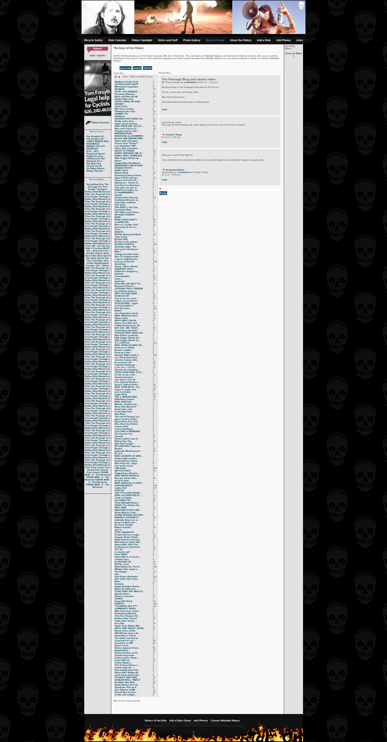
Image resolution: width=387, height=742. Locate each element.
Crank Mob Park (123, 411)
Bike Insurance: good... (127, 611)
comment (184, 172)
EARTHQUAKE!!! (123, 485)
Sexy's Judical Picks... (127, 384)
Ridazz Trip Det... (95, 171)
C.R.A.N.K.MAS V (124, 306)
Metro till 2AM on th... (126, 589)
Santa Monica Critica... (127, 461)
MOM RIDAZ (92, 144)
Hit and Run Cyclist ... (126, 692)
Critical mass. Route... (127, 658)
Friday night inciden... (126, 458)
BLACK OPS (121, 239)
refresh (147, 68)
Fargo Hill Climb (123, 601)
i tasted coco (122, 559)
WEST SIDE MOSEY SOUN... (130, 628)
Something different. (126, 613)
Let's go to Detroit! (124, 261)
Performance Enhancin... (128, 547)
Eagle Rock (121, 394)
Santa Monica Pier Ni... (127, 685)
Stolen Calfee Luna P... (127, 438)
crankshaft (190, 82)
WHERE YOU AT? (95, 146)
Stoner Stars (121, 318)
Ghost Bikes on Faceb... (128, 557)
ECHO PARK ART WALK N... (129, 591)
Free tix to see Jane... (126, 298)
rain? (117, 229)
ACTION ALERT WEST (126, 84)
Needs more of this (125, 630)
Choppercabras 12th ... (127, 131)
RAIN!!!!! (119, 232)
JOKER (119, 598)
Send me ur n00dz (124, 347)
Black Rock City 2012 (126, 421)
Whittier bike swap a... (127, 569)
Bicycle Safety (93, 40)
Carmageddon (122, 276)
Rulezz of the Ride (156, 720)
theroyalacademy (175, 169)
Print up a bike (123, 352)
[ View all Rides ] (293, 54)
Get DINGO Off (122, 500)
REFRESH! (92, 148)
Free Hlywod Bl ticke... (127, 382)
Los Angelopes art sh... (127, 313)
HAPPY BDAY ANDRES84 (128, 155)
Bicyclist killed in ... (125, 286)
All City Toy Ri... (95, 166)
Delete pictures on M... (127, 653)
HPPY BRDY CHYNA (125, 320)
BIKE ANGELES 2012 (126, 315)
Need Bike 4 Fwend (125, 635)
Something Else (95, 184)
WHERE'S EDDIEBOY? (127, 517)
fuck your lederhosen (126, 249)
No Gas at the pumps (126, 242)
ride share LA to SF (125, 379)
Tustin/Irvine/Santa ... (126, 365)
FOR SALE (120, 468)
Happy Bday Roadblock (127, 163)
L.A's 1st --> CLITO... (126, 367)
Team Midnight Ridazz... (127, 502)
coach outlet (121, 426)
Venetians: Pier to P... (126, 687)
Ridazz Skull (121, 173)
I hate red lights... (124, 498)
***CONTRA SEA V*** (126, 606)
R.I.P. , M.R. (92, 151)
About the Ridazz (241, 40)
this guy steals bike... (126, 478)
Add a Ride (264, 40)
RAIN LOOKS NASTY (126, 219)
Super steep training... (127, 123)
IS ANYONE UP (123, 562)
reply (164, 109)
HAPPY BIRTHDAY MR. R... (129, 153)
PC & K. (119, 453)
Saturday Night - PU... (126, 246)
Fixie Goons (97, 467)
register (101, 55)
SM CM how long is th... (127, 633)
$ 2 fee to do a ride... (126, 374)
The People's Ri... (95, 136)
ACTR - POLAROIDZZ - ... (128, 91)
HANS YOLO (121, 170)
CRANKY (119, 104)
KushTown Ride (123, 210)
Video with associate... (127, 148)
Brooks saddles (123, 350)
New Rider (120, 414)
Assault (119, 436)
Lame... (119, 278)
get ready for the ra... (126, 227)
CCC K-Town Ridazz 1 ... (127, 665)
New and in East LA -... (127, 128)
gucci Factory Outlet (126, 419)
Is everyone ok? (123, 362)
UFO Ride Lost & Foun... (128, 212)
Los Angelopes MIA (125, 146)
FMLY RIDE (121, 507)
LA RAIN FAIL (122, 222)
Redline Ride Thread (126, 618)
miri (117, 574)
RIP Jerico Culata (124, 109)
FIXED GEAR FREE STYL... (129, 372)
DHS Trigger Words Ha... (128, 338)
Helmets (119, 274)
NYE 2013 (120, 205)
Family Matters (123, 662)
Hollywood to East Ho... (127, 197)
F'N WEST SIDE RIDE (126, 677)
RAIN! (118, 217)
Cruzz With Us (122, 660)
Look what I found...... (126, 621)
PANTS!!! (119, 603)
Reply (163, 193)
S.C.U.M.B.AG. (122, 342)
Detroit (118, 195)
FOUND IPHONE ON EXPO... (130, 515)
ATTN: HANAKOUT (124, 532)
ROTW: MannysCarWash (128, 234)
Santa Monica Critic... (126, 512)
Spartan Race (122, 594)
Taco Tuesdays (95, 260)
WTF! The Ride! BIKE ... (127, 293)
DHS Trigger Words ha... (128, 158)
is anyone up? (122, 552)
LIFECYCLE (121, 106)
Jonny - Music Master (126, 266)
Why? (118, 251)
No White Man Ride (125, 682)
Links (299, 40)
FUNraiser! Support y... (127, 271)
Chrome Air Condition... (127, 370)
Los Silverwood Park (126, 357)
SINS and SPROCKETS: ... (129, 495)
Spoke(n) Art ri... (95, 161)
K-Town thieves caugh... (128, 534)
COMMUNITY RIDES (125, 608)
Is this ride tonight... (125, 694)
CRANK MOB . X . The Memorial (97, 473)
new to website (123, 392)
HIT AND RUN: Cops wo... (128, 446)
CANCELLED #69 (95, 158)
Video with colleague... (127, 141)
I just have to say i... (126, 640)
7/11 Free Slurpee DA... (127, 616)
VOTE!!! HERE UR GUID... (128, 101)
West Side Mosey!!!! (125, 406)
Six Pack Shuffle (124, 525)
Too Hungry (121, 571)
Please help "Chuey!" (126, 143)
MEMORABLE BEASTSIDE (129, 165)
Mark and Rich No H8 (126, 96)
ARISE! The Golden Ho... (128, 505)
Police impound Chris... (127, 648)
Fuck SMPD (121, 554)
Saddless (120, 116)
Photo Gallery (191, 40)
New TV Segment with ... (128, 256)
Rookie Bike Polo (124, 99)
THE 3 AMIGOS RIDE (126, 397)
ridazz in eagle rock (125, 389)
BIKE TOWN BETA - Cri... (128, 387)
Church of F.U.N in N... (126, 180)
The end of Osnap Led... (128, 416)
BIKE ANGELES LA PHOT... (129, 483)
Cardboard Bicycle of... (127, 200)
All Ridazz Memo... (96, 168)
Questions (120, 264)
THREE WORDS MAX (97, 141)
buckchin (120, 281)
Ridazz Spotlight (142, 40)
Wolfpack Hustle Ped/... (127, 82)
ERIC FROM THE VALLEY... (129, 126)
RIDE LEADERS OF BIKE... (129, 456)
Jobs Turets (121, 237)
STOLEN (119, 490)
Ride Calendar (117, 40)
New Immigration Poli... (127, 670)
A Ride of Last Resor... (127, 301)
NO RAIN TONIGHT (125, 214)
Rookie (118, 448)
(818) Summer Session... (128, 539)
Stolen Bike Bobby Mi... (127, 672)
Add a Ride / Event (180, 720)
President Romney (125, 94)
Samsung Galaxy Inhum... (129, 175)
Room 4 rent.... (123, 645)
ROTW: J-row (122, 564)
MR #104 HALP (123, 470)
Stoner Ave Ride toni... (127, 323)
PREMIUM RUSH (123, 133)
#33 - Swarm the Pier (97, 250)
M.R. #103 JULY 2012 (126, 579)
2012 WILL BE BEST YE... (128, 283)
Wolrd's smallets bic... (127, 404)
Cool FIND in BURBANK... (128, 431)
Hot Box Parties (94, 253)
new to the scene (124, 466)
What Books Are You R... (128, 566)
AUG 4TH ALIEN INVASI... (128, 493)
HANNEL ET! (121, 114)
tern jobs (119, 623)
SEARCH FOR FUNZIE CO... (129, 118)
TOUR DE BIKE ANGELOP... (129, 333)
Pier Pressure (122, 308)
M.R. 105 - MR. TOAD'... (127, 328)
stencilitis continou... (126, 202)
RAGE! (118, 310)
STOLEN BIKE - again (126, 303)
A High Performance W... (128, 325)
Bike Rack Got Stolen (126, 424)
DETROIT (120, 89)
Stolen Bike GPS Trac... (127, 544)
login (92, 55)
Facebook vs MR (124, 643)
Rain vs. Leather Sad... (127, 224)
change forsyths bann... (127, 254)
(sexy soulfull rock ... (126, 522)
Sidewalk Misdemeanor (127, 451)
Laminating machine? (126, 330)
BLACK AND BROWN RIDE (129, 138)
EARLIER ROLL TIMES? (127, 680)
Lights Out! (121, 488)
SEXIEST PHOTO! (124, 244)
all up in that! (122, 480)
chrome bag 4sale (124, 655)
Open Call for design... (127, 178)
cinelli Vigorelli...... (125, 667)
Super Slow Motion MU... (128, 626)
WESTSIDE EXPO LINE (127, 510)
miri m (118, 530)
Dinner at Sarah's (124, 596)
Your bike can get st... (126, 187)
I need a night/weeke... (127, 259)
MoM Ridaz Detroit (124, 399)
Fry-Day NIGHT (101, 248)
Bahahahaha (121, 650)
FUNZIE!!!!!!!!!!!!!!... (124, 168)
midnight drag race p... (127, 520)
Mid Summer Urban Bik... (128, 542)
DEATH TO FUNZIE (125, 150)
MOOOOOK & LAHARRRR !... (130, 136)
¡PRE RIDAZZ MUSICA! (127, 475)
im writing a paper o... (126, 291)
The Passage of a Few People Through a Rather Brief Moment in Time (97, 189)
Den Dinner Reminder (126, 576)
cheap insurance (124, 377)
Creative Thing (173, 134)
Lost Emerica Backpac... (128, 185)
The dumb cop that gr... (127, 638)
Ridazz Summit (123, 527)
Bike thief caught (124, 443)
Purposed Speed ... (96, 153)
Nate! (117, 581)
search (137, 68)
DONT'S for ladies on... (127, 190)
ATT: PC (119, 549)
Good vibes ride (123, 409)
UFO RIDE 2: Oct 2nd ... (127, 207)
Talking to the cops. (125, 111)
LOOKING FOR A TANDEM (129, 288)
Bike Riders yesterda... (127, 335)
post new (125, 68)
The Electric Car (123, 434)
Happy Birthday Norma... (128, 586)
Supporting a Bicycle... (127, 473)
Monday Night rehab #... (127, 355)
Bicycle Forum (215, 40)
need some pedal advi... (128, 675)
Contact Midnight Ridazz (225, 720)
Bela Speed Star (97, 254)
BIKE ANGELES (123, 402)
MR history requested (126, 86)
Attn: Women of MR (125, 690)
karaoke (119, 584)
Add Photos (283, 40)
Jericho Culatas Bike (126, 360)
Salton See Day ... (96, 156)
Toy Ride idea (93, 163)
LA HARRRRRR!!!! (124, 192)
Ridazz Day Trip (123, 441)
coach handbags (124, 429)
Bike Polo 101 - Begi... (127, 463)
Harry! (118, 160)
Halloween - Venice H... (127, 182)
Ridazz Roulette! (100, 122)
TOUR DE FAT (122, 296)
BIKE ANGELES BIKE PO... (129, 345)
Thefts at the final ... (125, 121)
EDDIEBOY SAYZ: (124, 269)
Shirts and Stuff (168, 40)
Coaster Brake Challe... (127, 537)
